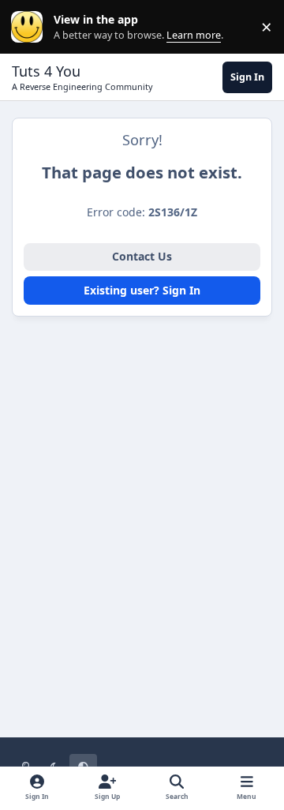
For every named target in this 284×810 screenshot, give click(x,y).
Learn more (30, 27)
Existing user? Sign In (142, 290)
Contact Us (142, 256)
